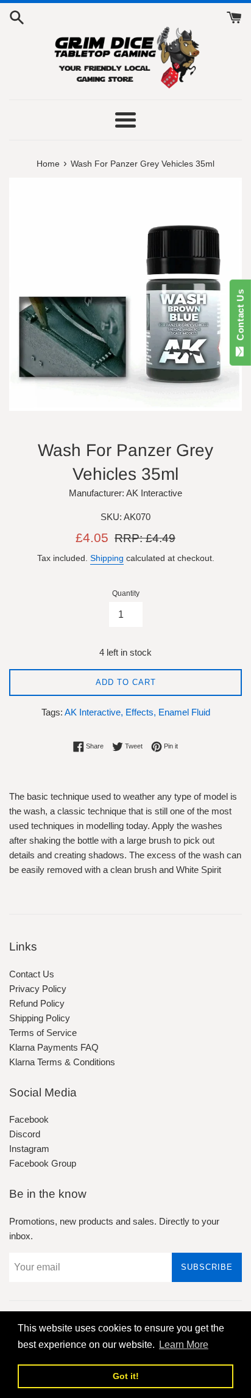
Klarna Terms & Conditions (62, 1062)
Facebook (29, 1119)
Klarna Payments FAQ (54, 1047)
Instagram (29, 1148)
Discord (24, 1134)
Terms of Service (43, 1032)
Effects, (140, 712)
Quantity (126, 593)
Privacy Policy (37, 988)
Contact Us (31, 974)
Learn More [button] (183, 1344)
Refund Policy (37, 1003)
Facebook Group (42, 1163)
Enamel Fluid (184, 712)
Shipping (107, 558)
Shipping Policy (39, 1018)
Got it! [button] (126, 1376)
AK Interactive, (94, 712)
